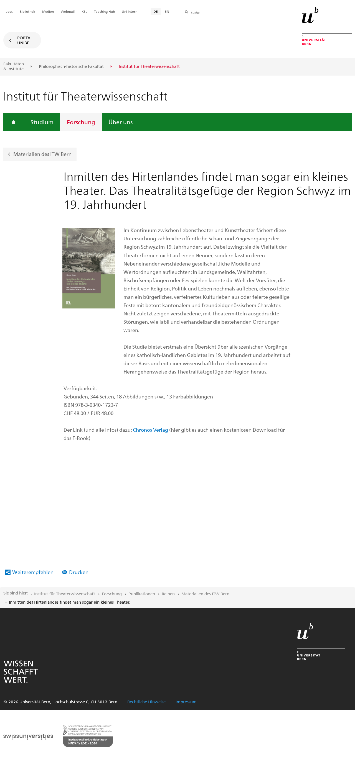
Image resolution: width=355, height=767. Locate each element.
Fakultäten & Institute (13, 66)
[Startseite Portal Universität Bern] (327, 26)
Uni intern (129, 11)
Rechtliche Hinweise (146, 701)
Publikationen (141, 593)
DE (155, 11)
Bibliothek (27, 11)
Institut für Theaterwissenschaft (64, 593)
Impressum (186, 701)
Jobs (9, 11)
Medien (48, 11)
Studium (42, 122)
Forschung (81, 122)
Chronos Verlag (150, 429)
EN (167, 11)
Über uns (120, 122)
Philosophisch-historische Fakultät (71, 66)
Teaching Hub (104, 11)
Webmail (68, 11)
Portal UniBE (25, 40)
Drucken (78, 571)
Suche (195, 12)
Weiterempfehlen (33, 571)
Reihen (168, 593)
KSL (84, 11)
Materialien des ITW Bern (42, 153)
